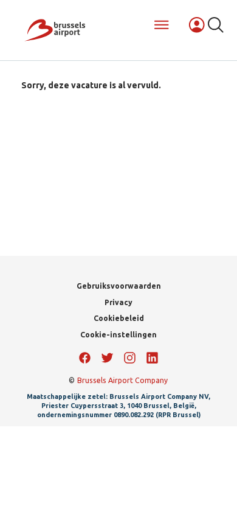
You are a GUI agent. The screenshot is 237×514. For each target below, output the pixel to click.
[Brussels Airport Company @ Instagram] (130, 358)
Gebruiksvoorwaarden (119, 286)
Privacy (118, 302)
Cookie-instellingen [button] (118, 335)
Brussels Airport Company (122, 380)
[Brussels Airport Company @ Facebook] (85, 358)
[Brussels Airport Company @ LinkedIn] (152, 358)
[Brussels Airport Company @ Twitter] (107, 358)
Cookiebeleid (119, 318)
